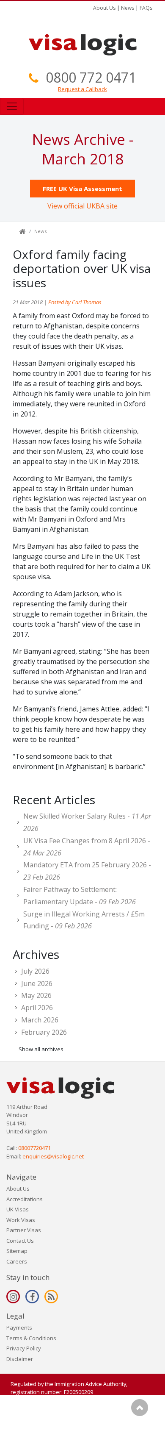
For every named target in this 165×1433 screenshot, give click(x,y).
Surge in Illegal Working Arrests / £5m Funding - (84, 920)
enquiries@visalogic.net (53, 1156)
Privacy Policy (23, 1348)
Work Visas (20, 1220)
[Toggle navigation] (12, 106)
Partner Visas (23, 1230)
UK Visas (17, 1209)
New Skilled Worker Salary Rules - (87, 822)
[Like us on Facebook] (32, 1296)
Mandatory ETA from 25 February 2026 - (87, 871)
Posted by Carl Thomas (75, 302)
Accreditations (24, 1199)
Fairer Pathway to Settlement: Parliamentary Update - (79, 895)
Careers (16, 1261)
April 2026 (37, 1007)
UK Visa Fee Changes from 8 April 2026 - (86, 847)
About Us (104, 7)
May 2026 (36, 995)
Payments (19, 1327)
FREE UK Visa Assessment (82, 188)
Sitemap (17, 1251)
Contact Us (20, 1240)
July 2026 (35, 971)
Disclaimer (19, 1359)
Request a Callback (82, 89)
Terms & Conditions (31, 1338)
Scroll (139, 1407)
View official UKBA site (82, 206)
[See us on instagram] (13, 1296)
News (127, 7)
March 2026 (39, 1020)
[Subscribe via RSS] (51, 1296)
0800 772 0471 (91, 77)
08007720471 (34, 1148)
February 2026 (44, 1032)
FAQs (146, 7)
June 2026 (36, 983)
